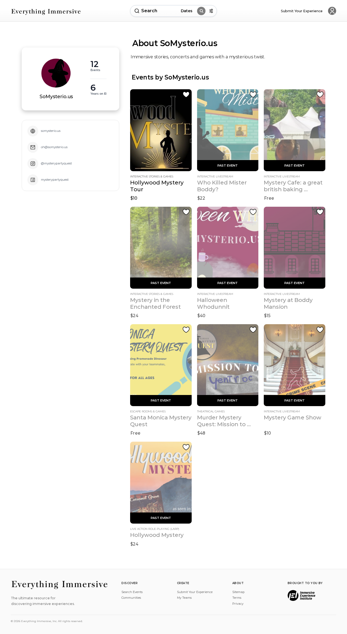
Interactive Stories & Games (151, 176)
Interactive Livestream (215, 176)
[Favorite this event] (186, 94)
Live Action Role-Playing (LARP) (154, 529)
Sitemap (238, 592)
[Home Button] (46, 11)
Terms (236, 598)
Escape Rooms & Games (148, 411)
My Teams (184, 598)
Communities (131, 598)
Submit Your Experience (195, 592)
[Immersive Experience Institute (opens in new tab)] (301, 595)
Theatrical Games (211, 411)
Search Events (132, 592)
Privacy (237, 604)
